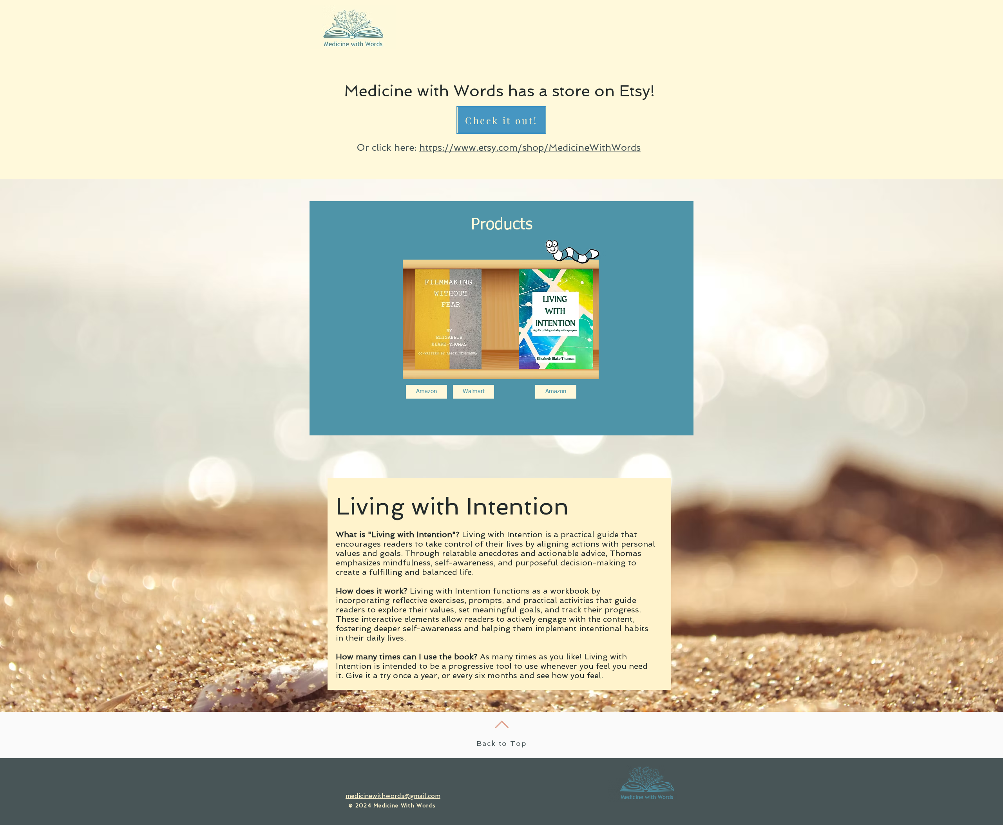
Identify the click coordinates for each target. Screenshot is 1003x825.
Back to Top (501, 743)
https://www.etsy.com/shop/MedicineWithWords (530, 147)
